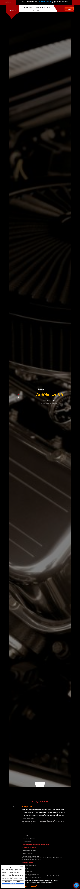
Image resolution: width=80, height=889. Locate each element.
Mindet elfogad (13, 883)
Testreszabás (7, 881)
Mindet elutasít (18, 881)
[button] (18, 394)
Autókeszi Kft (12, 10)
